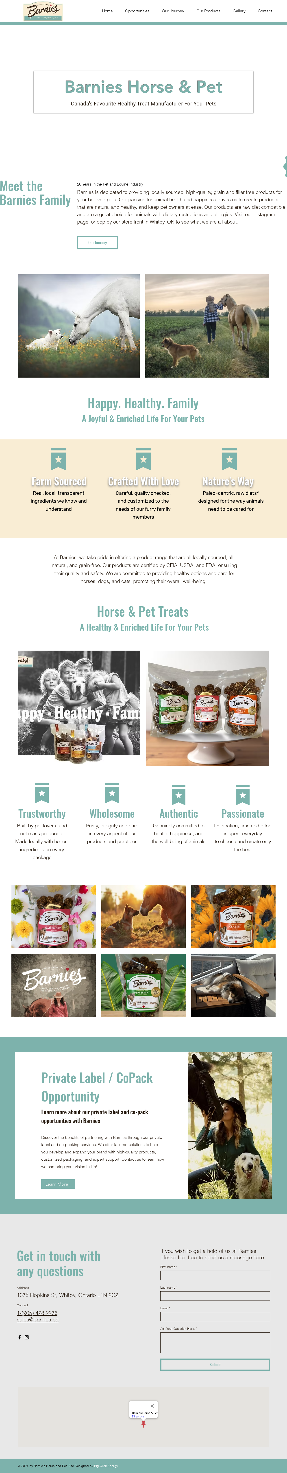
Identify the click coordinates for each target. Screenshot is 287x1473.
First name (168, 1267)
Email (165, 1308)
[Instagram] (27, 1337)
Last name (168, 1287)
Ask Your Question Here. (178, 1329)
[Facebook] (19, 1337)
